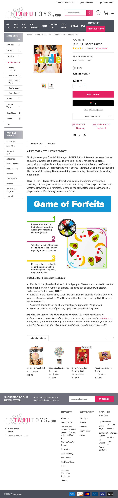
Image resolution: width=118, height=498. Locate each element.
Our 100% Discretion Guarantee (65, 473)
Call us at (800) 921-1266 (18, 436)
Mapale (9, 174)
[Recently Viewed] (99, 13)
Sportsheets (11, 179)
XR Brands (10, 159)
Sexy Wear (63, 25)
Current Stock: (81, 74)
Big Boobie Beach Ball (35, 368)
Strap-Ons (13, 75)
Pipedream (10, 141)
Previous (105, 337)
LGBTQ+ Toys (53, 25)
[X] (79, 135)
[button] (93, 116)
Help (63, 466)
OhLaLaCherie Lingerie (12, 189)
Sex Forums (66, 458)
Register (110, 2)
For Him (24, 25)
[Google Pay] (93, 103)
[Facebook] (75, 135)
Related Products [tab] (38, 338)
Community (93, 23)
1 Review (52, 144)
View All (9, 196)
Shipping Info (66, 422)
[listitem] (47, 59)
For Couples (34, 25)
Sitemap (64, 480)
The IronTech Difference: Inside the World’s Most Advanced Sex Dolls (68, 432)
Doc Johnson (12, 169)
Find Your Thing (96, 29)
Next (111, 337)
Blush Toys (10, 146)
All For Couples (12, 68)
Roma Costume (12, 164)
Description (36, 144)
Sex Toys (8, 25)
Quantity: (77, 81)
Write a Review (101, 48)
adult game (105, 318)
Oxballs (9, 184)
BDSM (44, 26)
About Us (65, 418)
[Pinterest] (84, 135)
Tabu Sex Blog (67, 453)
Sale (83, 26)
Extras (74, 26)
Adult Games (14, 93)
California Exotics (10, 152)
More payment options (93, 109)
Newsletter (65, 449)
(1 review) (89, 48)
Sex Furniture (14, 88)
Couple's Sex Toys (14, 81)
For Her (16, 25)
